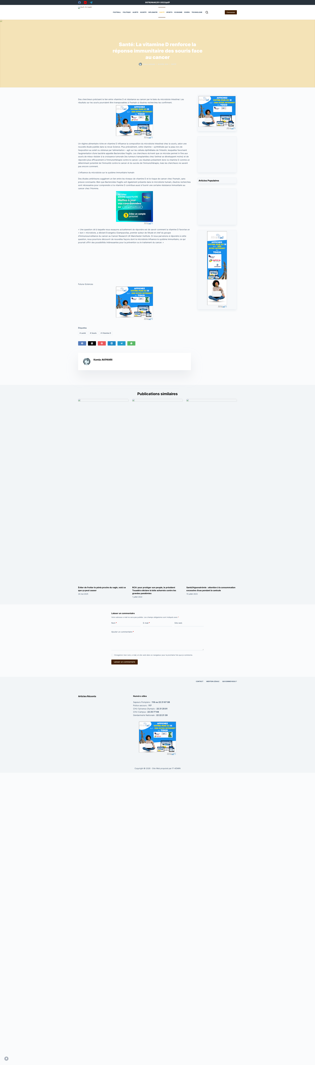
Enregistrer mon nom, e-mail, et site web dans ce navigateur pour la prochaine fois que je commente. (153, 655)
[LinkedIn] (112, 343)
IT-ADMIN (176, 768)
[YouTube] (85, 2)
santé (83, 333)
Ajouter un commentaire (122, 632)
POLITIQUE (127, 12)
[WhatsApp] (131, 343)
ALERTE (135, 12)
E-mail (146, 623)
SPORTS (169, 12)
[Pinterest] (102, 343)
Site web (178, 623)
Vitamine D (106, 333)
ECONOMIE (178, 12)
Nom (114, 623)
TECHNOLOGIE (197, 12)
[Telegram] (91, 2)
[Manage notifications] (6, 1059)
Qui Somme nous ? (229, 681)
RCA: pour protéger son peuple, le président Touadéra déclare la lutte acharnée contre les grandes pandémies (154, 590)
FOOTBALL (117, 12)
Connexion (231, 12)
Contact (199, 681)
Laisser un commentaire (124, 662)
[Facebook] (79, 2)
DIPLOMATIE (152, 12)
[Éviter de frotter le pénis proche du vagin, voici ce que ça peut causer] (103, 491)
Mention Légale (212, 681)
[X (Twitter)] (92, 343)
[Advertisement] (134, 262)
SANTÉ (161, 12)
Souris (93, 333)
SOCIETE (143, 12)
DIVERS (187, 12)
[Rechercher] (207, 12)
